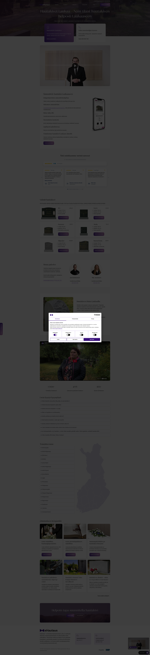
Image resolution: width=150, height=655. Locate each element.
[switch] (68, 335)
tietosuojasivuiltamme (57, 328)
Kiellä (58, 339)
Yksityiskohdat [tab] (75, 318)
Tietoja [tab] (92, 318)
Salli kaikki (92, 339)
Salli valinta (75, 339)
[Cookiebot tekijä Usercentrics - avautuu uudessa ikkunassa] (95, 315)
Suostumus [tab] (57, 318)
